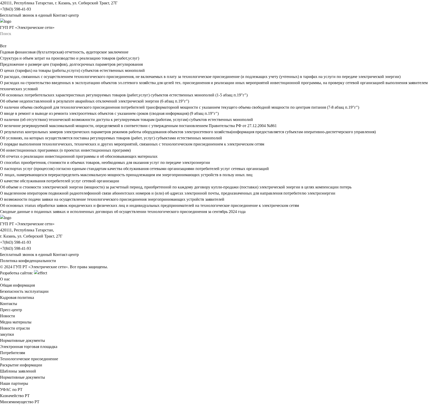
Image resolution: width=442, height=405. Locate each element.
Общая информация (17, 285)
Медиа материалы (15, 322)
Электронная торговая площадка (28, 346)
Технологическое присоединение (29, 359)
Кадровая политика (17, 297)
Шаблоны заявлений (18, 371)
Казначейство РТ (15, 395)
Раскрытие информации (21, 365)
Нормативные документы (22, 340)
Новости (7, 316)
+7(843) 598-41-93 (15, 9)
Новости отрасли (15, 328)
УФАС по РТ (11, 389)
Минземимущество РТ (19, 402)
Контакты (8, 303)
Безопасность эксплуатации (24, 291)
